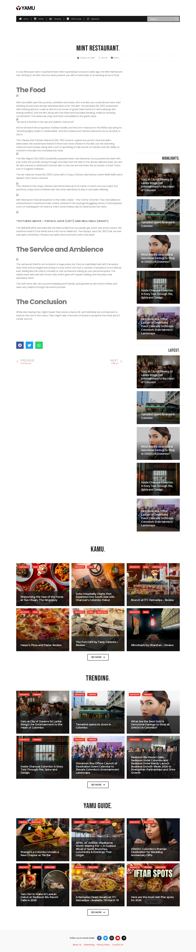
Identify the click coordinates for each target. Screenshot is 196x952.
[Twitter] (105, 938)
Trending (37, 694)
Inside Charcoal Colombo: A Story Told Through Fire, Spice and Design (42, 769)
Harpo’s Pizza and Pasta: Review (41, 645)
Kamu (116, 57)
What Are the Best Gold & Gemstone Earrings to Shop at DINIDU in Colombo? (150, 724)
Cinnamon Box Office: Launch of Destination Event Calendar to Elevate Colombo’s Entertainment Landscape (97, 768)
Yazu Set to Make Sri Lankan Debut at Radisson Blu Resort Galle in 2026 (39, 897)
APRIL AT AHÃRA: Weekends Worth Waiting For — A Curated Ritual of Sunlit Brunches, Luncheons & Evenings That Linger (96, 849)
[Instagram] (111, 938)
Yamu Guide (157, 567)
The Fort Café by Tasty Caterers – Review (97, 643)
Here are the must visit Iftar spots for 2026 (152, 899)
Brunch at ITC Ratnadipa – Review (152, 600)
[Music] (124, 938)
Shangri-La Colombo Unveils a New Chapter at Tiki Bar (40, 853)
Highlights (24, 567)
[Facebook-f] (99, 938)
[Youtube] (117, 938)
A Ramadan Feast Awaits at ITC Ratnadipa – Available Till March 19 (97, 899)
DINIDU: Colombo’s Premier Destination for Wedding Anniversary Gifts (149, 852)
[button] (98, 657)
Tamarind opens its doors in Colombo (93, 726)
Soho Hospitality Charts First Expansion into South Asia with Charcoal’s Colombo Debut (95, 597)
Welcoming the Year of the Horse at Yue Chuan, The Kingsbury (42, 598)
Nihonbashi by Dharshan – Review (152, 645)
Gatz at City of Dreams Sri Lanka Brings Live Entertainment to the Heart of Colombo (41, 724)
